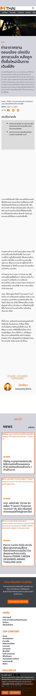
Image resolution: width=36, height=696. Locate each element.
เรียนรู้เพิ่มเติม (15, 692)
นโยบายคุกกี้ (6, 617)
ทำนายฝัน (13, 12)
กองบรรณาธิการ (23, 389)
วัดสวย (4, 636)
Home (4, 101)
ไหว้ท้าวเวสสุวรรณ (8, 654)
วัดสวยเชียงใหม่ (7, 638)
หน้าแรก (5, 12)
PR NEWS (6, 457)
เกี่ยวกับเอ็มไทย (7, 625)
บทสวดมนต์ (6, 649)
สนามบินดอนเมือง (17, 378)
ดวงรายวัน (6, 646)
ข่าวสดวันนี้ (11, 376)
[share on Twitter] (13, 110)
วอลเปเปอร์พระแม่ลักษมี (10, 659)
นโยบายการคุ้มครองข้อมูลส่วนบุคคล (14, 620)
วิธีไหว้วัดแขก (7, 656)
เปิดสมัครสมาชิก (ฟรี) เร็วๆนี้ (18, 601)
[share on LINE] (18, 110)
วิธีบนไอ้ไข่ (6, 651)
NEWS (3, 42)
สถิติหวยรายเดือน (8, 643)
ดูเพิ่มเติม (31, 427)
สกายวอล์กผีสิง (22, 376)
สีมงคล (4, 664)
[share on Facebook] (8, 110)
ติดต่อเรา (5, 622)
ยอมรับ (5, 692)
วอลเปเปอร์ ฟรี (7, 661)
